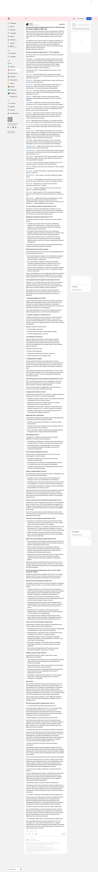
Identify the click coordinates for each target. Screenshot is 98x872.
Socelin (30, 192)
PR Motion (30, 156)
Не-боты (29, 74)
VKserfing (30, 179)
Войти (89, 18)
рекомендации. (11, 132)
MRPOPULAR (31, 175)
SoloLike (30, 183)
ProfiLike (30, 188)
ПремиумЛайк (31, 150)
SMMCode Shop (32, 146)
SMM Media (30, 102)
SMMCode (30, 80)
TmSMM (30, 140)
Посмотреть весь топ (77, 289)
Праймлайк (31, 198)
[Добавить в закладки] (30, 834)
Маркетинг (31, 25)
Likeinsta (30, 162)
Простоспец (31, 130)
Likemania (30, 124)
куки (15, 869)
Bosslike (29, 112)
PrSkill (29, 166)
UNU (29, 120)
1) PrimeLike (29, 59)
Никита (31, 23)
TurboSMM (30, 106)
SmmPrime (30, 84)
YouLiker (30, 171)
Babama (29, 96)
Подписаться (62, 24)
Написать (81, 18)
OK (21, 869)
